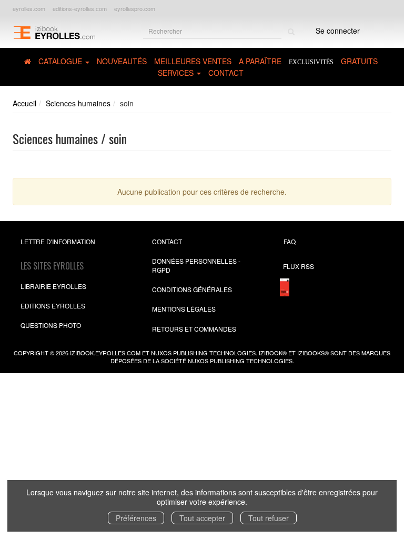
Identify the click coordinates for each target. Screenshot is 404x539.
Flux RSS (298, 266)
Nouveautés (122, 61)
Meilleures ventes (192, 61)
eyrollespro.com (134, 8)
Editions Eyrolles (53, 305)
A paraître (260, 61)
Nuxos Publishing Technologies (240, 360)
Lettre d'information (58, 241)
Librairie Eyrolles (53, 286)
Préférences (136, 518)
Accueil (24, 103)
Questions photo (51, 325)
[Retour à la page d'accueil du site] (54, 32)
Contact (226, 72)
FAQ (290, 241)
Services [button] (177, 72)
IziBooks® (313, 352)
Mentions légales (184, 308)
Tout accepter (202, 518)
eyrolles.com (29, 8)
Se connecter (338, 30)
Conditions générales (192, 289)
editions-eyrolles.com (80, 8)
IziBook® (273, 352)
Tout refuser (268, 518)
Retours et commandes (194, 328)
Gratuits (359, 61)
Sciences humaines (78, 103)
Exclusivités (311, 62)
